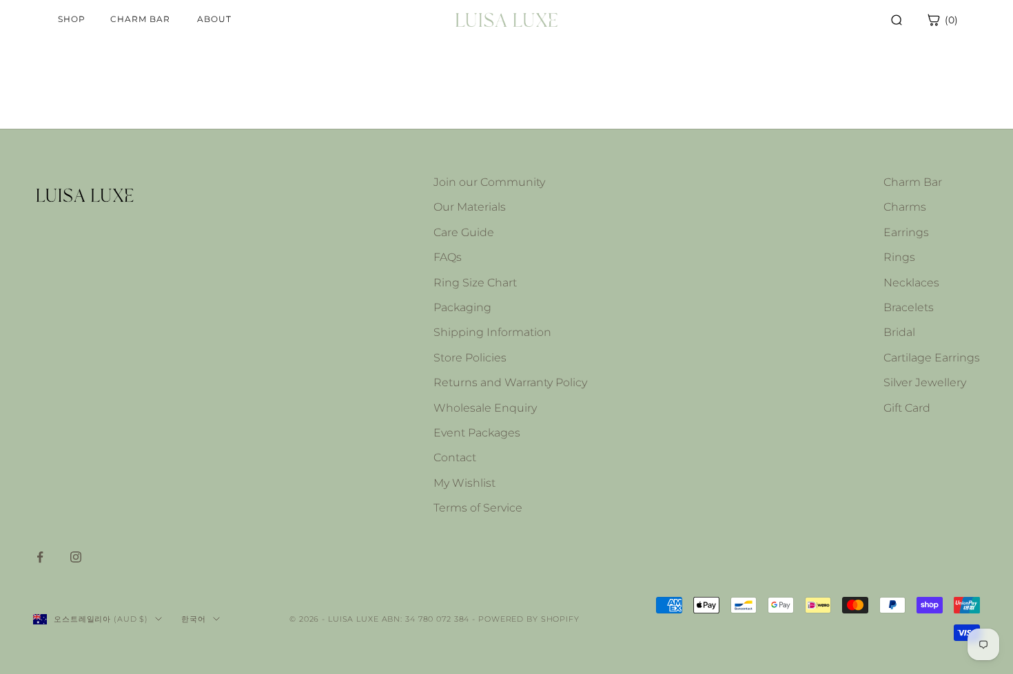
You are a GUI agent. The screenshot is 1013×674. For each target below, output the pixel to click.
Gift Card (906, 407)
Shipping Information (492, 332)
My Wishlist (464, 482)
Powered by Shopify (529, 619)
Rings (899, 257)
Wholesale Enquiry (485, 407)
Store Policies (469, 357)
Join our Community (489, 182)
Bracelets (908, 307)
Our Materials (469, 206)
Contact (454, 457)
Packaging (462, 307)
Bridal (899, 332)
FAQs (447, 257)
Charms (904, 206)
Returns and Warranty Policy (510, 382)
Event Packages (476, 432)
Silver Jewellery (924, 382)
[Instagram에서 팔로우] (76, 557)
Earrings (906, 232)
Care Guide (463, 232)
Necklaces (911, 282)
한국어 (193, 619)
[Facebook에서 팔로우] (40, 557)
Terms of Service (477, 507)
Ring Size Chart (475, 282)
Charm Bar (912, 182)
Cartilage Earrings (931, 357)
